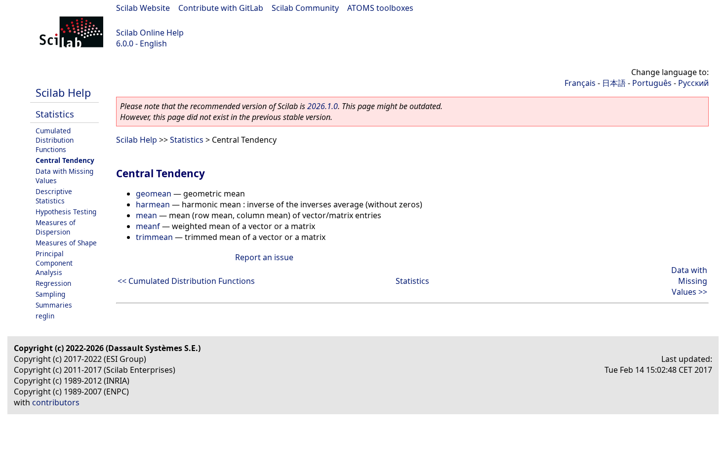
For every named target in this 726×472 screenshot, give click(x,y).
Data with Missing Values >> (689, 281)
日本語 (614, 83)
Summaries (54, 305)
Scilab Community (305, 7)
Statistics (55, 114)
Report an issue (264, 257)
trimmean (154, 237)
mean (146, 215)
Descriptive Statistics (54, 196)
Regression (53, 283)
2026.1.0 (322, 106)
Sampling (50, 294)
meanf (148, 226)
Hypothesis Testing (66, 211)
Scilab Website (143, 7)
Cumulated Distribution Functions (55, 140)
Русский (693, 83)
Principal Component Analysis (54, 263)
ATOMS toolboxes (380, 7)
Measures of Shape (66, 242)
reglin (45, 315)
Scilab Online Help (150, 32)
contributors (56, 402)
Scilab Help (63, 92)
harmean (153, 204)
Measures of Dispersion (56, 227)
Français (580, 83)
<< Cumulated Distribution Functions (186, 280)
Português (652, 83)
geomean (153, 193)
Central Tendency (65, 160)
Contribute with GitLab (220, 7)
